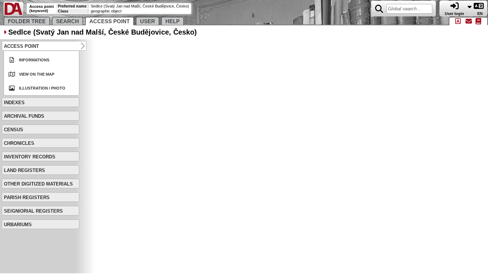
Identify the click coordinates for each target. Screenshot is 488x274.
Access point (109, 21)
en (480, 13)
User (147, 21)
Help (172, 21)
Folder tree (27, 21)
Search (67, 21)
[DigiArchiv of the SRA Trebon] (13, 14)
